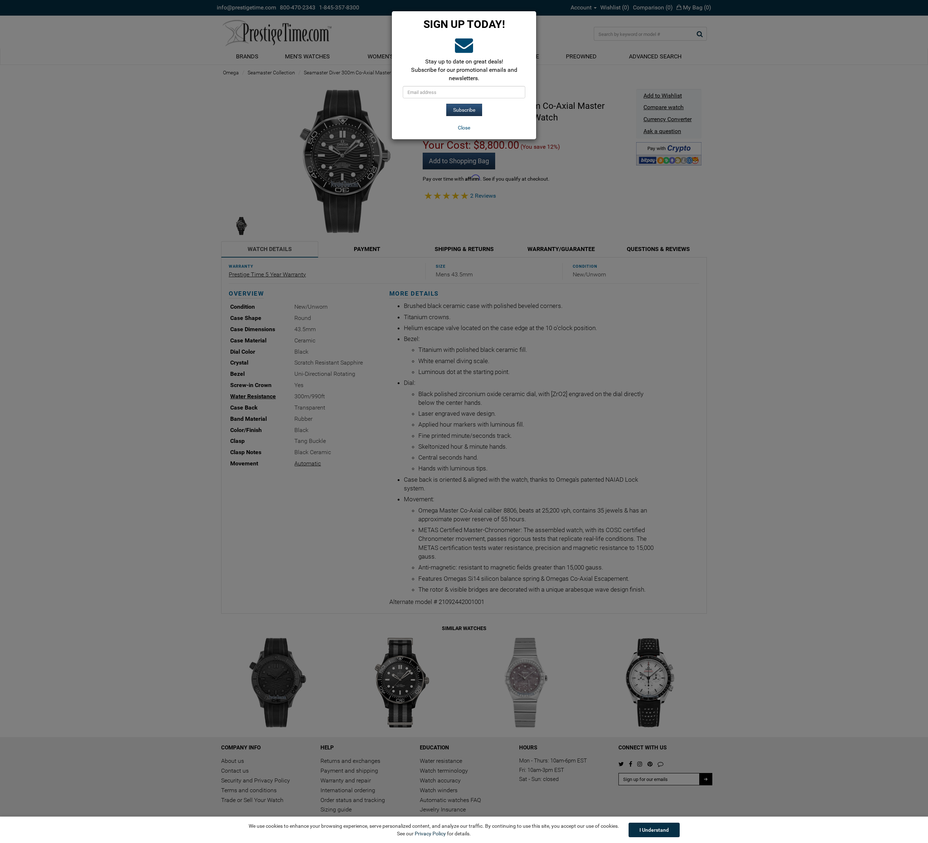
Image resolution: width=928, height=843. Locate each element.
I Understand (654, 830)
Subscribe (464, 110)
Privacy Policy (430, 833)
